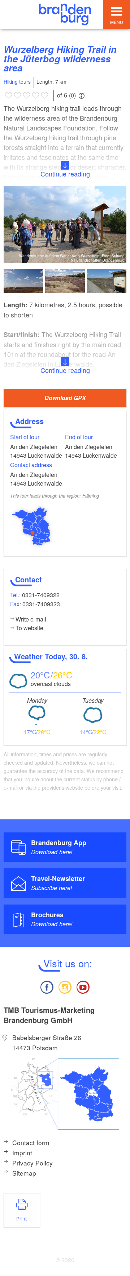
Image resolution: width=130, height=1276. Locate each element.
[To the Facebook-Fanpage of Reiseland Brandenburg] (47, 986)
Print (21, 1218)
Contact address (31, 465)
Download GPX (65, 398)
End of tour (79, 437)
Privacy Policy (32, 1162)
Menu (116, 22)
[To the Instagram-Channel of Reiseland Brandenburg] (65, 986)
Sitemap (24, 1172)
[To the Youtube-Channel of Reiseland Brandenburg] (83, 986)
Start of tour (24, 437)
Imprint (22, 1152)
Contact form (30, 1142)
